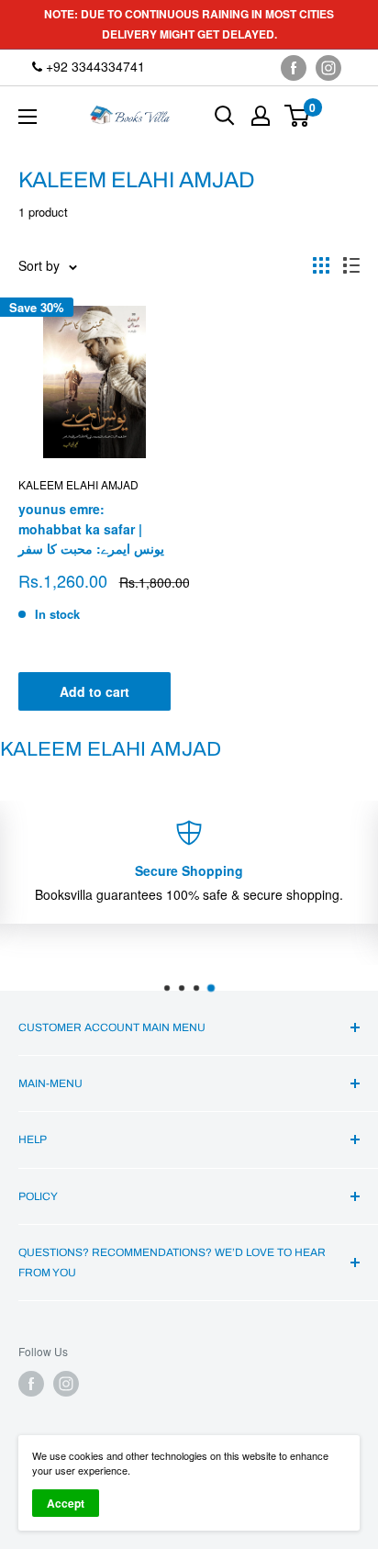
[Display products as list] (351, 265)
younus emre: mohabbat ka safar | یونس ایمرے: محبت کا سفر (91, 528)
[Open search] (225, 116)
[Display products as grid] (321, 265)
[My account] (260, 116)
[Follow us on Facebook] (293, 67)
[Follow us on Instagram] (328, 67)
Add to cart (94, 691)
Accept (65, 1503)
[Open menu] (27, 116)
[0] (297, 116)
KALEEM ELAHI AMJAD (78, 484)
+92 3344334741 (93, 66)
